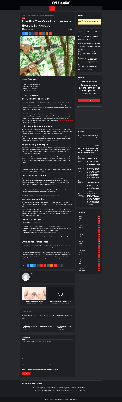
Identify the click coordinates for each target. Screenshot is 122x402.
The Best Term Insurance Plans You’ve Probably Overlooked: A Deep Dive (93, 45)
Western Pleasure (83, 266)
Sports (80, 243)
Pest (80, 261)
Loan (80, 8)
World (80, 216)
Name (23, 358)
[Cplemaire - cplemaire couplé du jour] (61, 3)
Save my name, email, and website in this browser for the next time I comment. (41, 369)
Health (52, 8)
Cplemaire (81, 220)
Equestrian (81, 268)
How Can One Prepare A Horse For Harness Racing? (93, 38)
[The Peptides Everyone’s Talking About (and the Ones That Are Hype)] (29, 319)
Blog (80, 236)
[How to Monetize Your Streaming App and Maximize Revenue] (82, 60)
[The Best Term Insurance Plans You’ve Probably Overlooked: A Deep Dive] (82, 46)
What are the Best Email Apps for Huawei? (93, 52)
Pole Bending (82, 250)
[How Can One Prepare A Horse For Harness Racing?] (82, 39)
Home (27, 8)
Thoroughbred (82, 248)
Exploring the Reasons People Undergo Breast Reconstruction (43, 195)
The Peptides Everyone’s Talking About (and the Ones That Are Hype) (29, 326)
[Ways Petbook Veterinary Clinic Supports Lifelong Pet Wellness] (65, 319)
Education (40, 8)
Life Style (74, 8)
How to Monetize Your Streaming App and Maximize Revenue (92, 59)
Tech (84, 8)
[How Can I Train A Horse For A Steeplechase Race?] (82, 67)
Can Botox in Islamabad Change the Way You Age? (46, 325)
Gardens (81, 254)
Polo (80, 263)
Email (23, 364)
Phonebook (81, 218)
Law (69, 8)
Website (50, 364)
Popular (80, 31)
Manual (81, 227)
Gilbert (25, 29)
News (80, 252)
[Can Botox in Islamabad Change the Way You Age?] (47, 319)
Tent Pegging (82, 270)
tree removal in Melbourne (66, 120)
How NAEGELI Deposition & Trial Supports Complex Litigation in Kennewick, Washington (88, 150)
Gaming (47, 8)
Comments (97, 31)
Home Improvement (61, 8)
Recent (88, 31)
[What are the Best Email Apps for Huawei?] (82, 53)
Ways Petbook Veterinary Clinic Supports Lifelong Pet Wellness (64, 326)
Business (33, 8)
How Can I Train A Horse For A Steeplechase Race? (93, 66)
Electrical (81, 257)
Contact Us (91, 8)
